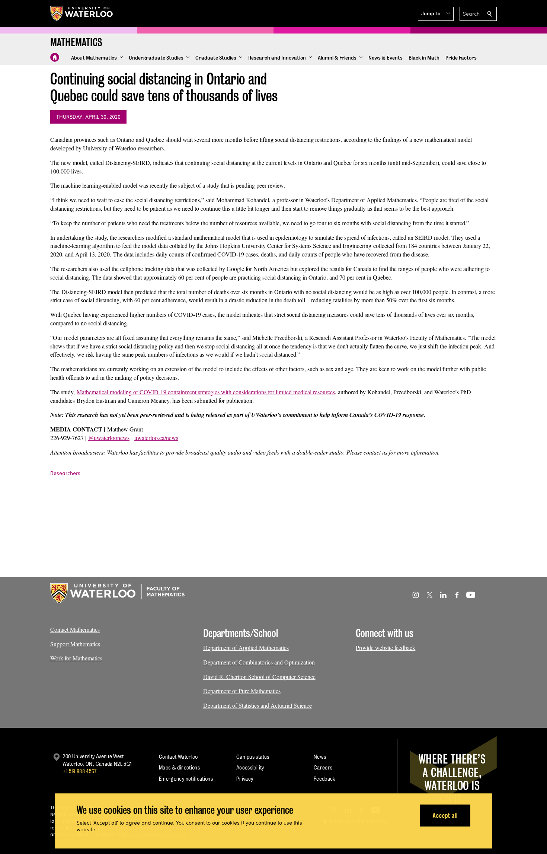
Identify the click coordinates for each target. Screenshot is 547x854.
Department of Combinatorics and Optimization (259, 662)
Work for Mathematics (76, 658)
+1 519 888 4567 (80, 771)
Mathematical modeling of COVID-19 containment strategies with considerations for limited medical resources (206, 392)
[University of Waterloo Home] (81, 13)
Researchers (65, 473)
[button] (435, 13)
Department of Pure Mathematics (242, 691)
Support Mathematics (75, 644)
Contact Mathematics (75, 629)
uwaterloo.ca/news (156, 438)
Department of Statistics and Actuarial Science (257, 705)
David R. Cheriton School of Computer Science (259, 677)
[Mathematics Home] (54, 57)
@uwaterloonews (108, 438)
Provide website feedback (385, 647)
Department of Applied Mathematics (246, 647)
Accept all (445, 815)
